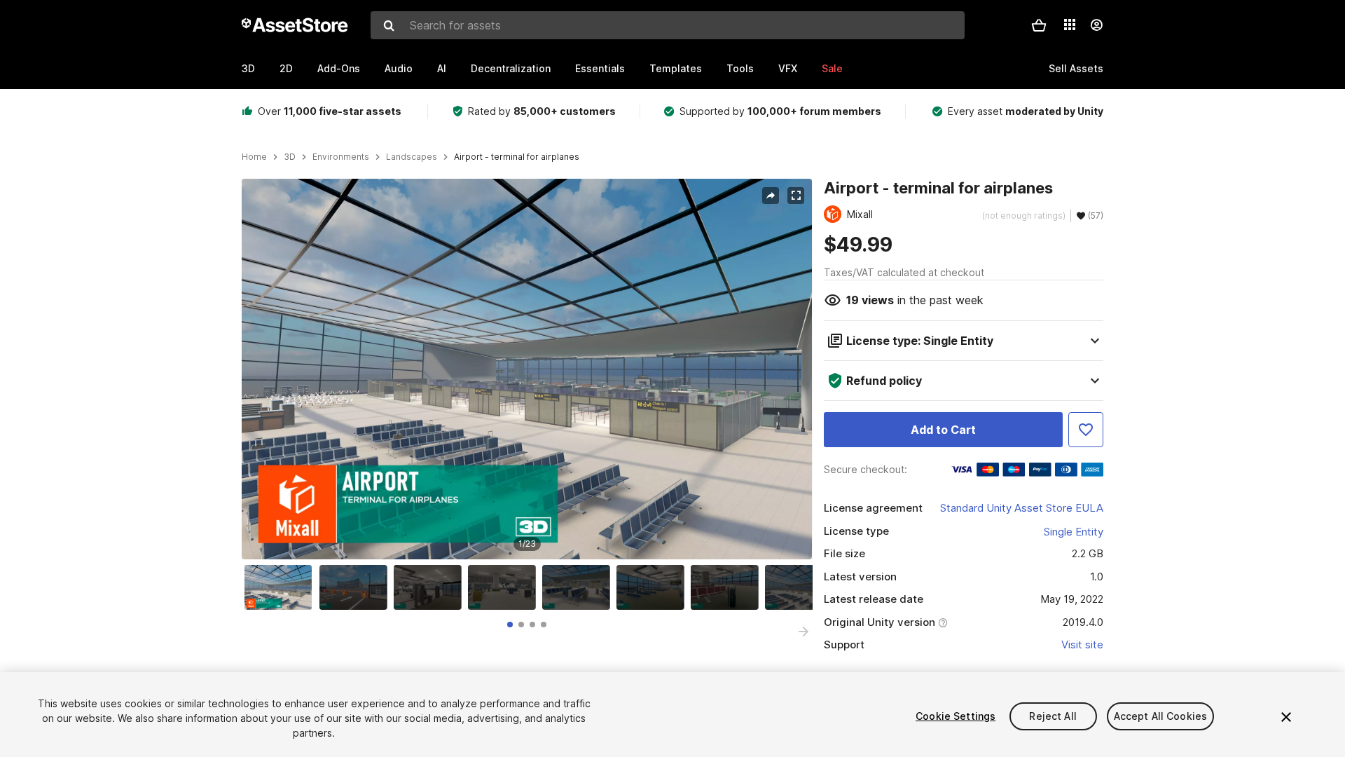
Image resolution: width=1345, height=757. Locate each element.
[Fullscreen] (795, 195)
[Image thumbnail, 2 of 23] (356, 587)
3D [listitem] (290, 157)
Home (254, 157)
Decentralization (511, 68)
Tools (740, 68)
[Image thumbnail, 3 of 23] (431, 587)
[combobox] (668, 25)
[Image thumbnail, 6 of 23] (653, 587)
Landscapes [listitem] (411, 157)
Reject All (1052, 716)
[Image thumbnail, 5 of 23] (579, 587)
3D (248, 68)
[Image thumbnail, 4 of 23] (505, 587)
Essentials (600, 68)
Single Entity (1073, 531)
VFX (787, 68)
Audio (399, 68)
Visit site (1082, 644)
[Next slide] (803, 631)
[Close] (1286, 717)
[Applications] (1069, 24)
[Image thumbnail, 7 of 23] (728, 587)
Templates (675, 68)
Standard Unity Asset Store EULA (1021, 507)
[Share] (770, 195)
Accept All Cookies (1161, 716)
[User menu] (1096, 25)
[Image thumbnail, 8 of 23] (802, 587)
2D (286, 68)
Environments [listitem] (340, 157)
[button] (1038, 25)
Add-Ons (338, 68)
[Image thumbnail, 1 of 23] (281, 587)
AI (441, 68)
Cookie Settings (955, 716)
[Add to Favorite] (1085, 429)
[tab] (510, 624)
